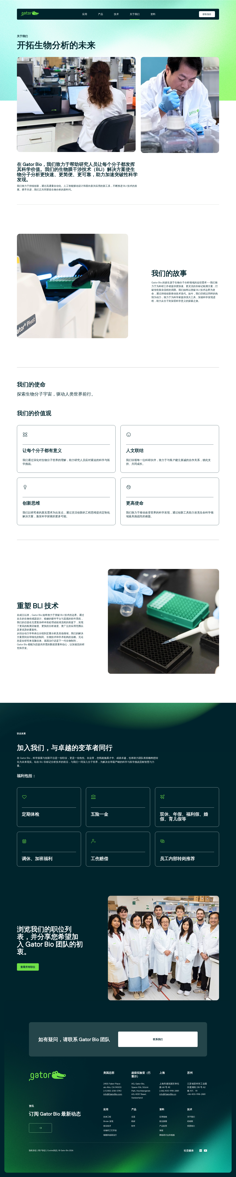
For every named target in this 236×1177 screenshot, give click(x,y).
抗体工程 (107, 1117)
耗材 (133, 1121)
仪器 (133, 1117)
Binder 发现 (108, 1121)
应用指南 (163, 1117)
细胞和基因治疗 (110, 1135)
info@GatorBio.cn (167, 1094)
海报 (161, 1130)
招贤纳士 (191, 1126)
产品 (100, 14)
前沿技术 (107, 1126)
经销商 (190, 1121)
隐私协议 (33, 1150)
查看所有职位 (27, 966)
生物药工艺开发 (110, 1130)
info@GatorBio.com (112, 1094)
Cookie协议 (52, 1150)
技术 (116, 14)
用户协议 (42, 1150)
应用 (84, 14)
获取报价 (207, 14)
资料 (153, 14)
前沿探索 (163, 1121)
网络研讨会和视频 (167, 1135)
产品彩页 (163, 1126)
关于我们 (135, 14)
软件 (133, 1126)
